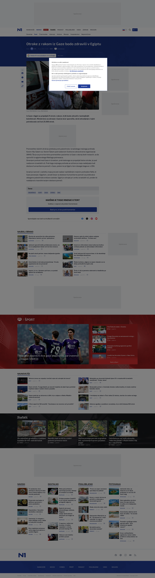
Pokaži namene (71, 86)
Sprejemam (84, 86)
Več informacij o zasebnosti (76, 71)
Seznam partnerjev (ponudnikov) (60, 80)
